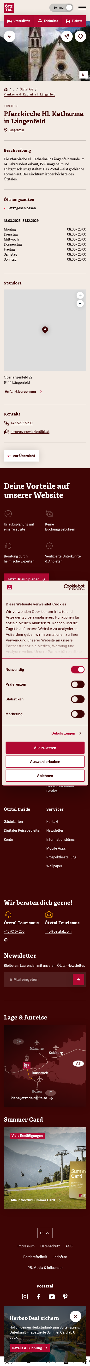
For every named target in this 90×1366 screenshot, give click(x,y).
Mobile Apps (56, 848)
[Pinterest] (65, 1296)
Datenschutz (50, 1246)
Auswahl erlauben (45, 762)
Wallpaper (54, 866)
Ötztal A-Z (26, 89)
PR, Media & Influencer (45, 1268)
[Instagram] (25, 1296)
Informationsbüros (60, 839)
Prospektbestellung (61, 857)
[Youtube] (52, 1296)
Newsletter (54, 830)
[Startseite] (6, 89)
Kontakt (52, 822)
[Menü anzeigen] (82, 7)
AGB (69, 1246)
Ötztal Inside (17, 809)
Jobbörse (60, 1257)
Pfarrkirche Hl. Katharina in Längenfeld (29, 94)
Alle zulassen (45, 748)
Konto (8, 839)
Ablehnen (45, 775)
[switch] (77, 684)
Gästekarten (13, 822)
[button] (45, 330)
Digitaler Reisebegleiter (22, 830)
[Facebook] (38, 1296)
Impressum (26, 1246)
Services (55, 809)
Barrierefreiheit (35, 1257)
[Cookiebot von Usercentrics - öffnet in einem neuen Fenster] (64, 587)
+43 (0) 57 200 (14, 931)
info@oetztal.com (58, 931)
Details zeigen (63, 733)
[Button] (78, 979)
